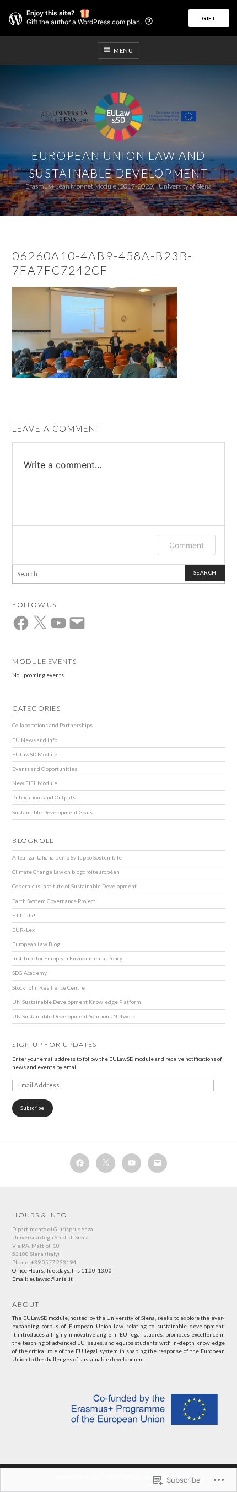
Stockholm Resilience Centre (48, 987)
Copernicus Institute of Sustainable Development (74, 886)
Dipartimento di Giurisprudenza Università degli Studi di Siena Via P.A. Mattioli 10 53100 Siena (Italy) (52, 1241)
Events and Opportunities (44, 768)
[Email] (77, 623)
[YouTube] (58, 623)
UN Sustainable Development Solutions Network (74, 1016)
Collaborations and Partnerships (52, 725)
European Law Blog (36, 944)
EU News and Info (34, 740)
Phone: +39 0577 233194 (44, 1262)
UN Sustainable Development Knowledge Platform (76, 1002)
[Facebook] (21, 623)
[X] (40, 623)
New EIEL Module (34, 783)
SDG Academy (29, 972)
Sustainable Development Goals (52, 812)
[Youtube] (131, 1163)
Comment (186, 545)
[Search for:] (118, 574)
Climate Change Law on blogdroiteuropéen (66, 871)
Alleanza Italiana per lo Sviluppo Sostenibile (67, 857)
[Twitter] (105, 1163)
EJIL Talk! (23, 915)
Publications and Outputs (44, 797)
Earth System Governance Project (53, 901)
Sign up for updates (54, 1044)
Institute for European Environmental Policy (67, 958)
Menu (123, 50)
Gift (209, 18)
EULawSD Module (34, 754)
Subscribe (32, 1107)
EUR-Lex (23, 929)
